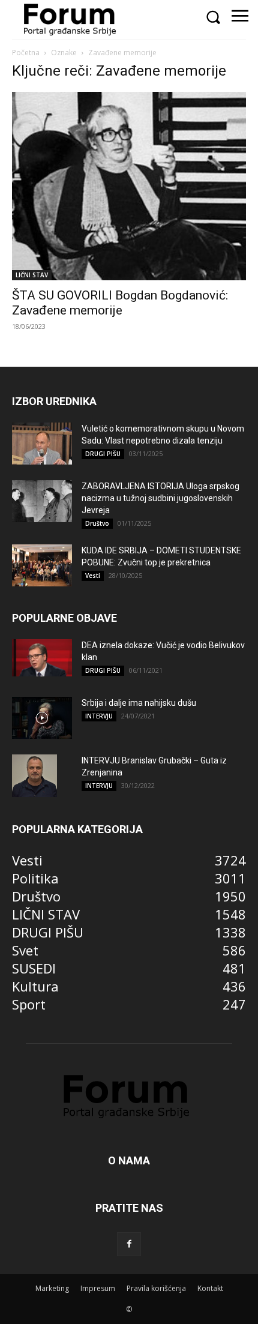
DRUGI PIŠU (103, 454)
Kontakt (210, 1288)
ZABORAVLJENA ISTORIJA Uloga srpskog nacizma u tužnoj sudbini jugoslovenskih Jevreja (160, 498)
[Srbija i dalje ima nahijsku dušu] (42, 718)
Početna (26, 52)
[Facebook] (129, 1244)
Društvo (97, 523)
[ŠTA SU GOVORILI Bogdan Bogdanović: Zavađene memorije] (129, 186)
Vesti (92, 575)
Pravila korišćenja (156, 1288)
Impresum (97, 1288)
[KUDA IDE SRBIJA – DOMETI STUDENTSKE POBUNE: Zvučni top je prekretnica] (42, 565)
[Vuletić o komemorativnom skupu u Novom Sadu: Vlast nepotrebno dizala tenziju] (42, 444)
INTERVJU (99, 716)
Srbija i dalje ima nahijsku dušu (139, 703)
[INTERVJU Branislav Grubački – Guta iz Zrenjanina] (34, 775)
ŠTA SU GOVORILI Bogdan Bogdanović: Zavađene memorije (120, 302)
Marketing (52, 1288)
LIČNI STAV (32, 275)
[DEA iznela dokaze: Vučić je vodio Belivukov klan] (42, 657)
